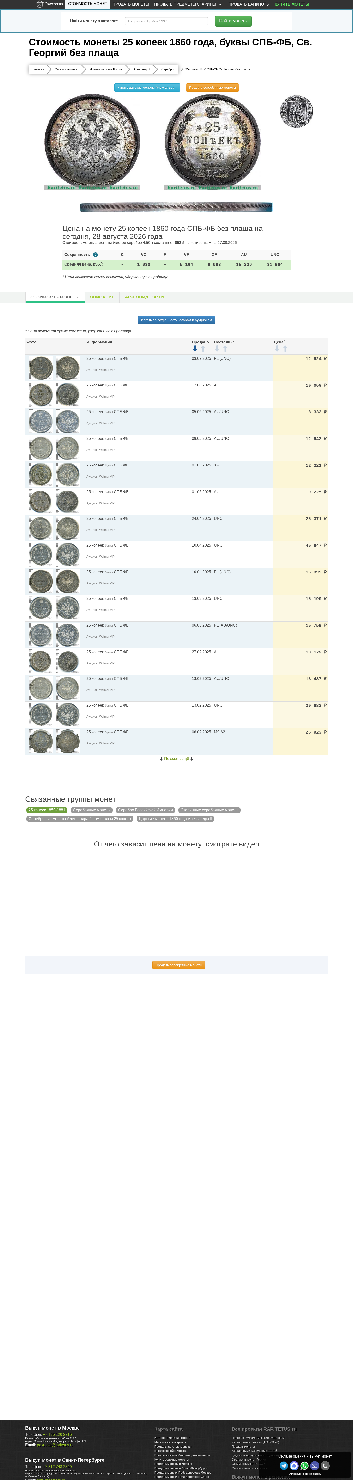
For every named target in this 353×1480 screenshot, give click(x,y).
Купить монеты (292, 4)
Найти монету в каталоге (94, 21)
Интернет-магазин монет (172, 1438)
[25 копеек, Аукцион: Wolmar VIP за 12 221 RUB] (41, 474)
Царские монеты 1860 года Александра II (175, 819)
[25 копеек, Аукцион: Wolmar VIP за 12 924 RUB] (41, 368)
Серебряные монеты (91, 810)
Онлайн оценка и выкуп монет (305, 1456)
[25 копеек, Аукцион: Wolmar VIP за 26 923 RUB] (41, 741)
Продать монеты (130, 4)
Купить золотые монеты (171, 1459)
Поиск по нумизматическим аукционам (258, 1438)
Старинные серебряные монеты (209, 810)
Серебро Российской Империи (145, 810)
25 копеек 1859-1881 (47, 810)
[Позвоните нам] (325, 1465)
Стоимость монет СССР (248, 1464)
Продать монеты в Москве (173, 1464)
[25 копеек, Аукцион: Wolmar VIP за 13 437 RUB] (41, 688)
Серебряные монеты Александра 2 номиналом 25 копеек (80, 819)
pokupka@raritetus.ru (55, 1445)
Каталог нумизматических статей (254, 1451)
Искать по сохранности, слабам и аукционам (176, 320)
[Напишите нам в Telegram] (283, 1465)
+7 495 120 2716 (57, 1434)
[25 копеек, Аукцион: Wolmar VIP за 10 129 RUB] (41, 661)
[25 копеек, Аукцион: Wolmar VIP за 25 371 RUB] (41, 528)
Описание (102, 297)
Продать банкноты (249, 4)
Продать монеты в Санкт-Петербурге (180, 1468)
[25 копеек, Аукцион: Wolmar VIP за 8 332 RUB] (41, 421)
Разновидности (144, 297)
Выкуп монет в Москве (52, 1427)
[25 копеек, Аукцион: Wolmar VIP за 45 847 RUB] (41, 554)
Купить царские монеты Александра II (147, 87)
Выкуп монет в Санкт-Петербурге (64, 1460)
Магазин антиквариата (170, 1442)
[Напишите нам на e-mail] (314, 1465)
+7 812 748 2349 (57, 1467)
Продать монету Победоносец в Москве (182, 1472)
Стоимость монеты (55, 297)
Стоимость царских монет (249, 1468)
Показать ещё (176, 759)
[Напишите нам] (294, 1465)
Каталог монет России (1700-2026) (255, 1442)
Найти (233, 21)
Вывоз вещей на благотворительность (182, 1455)
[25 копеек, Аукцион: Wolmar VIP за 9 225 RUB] (41, 501)
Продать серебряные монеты (212, 87)
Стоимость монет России (249, 1459)
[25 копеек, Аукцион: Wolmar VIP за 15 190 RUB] (41, 608)
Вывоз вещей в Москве (170, 1451)
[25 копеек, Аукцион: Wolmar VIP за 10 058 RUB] (41, 394)
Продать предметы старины (185, 4)
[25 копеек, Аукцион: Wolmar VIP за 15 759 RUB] (41, 634)
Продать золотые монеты (172, 1446)
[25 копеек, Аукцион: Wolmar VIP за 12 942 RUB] (41, 448)
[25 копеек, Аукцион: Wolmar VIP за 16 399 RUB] (41, 581)
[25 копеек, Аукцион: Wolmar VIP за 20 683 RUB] (41, 714)
